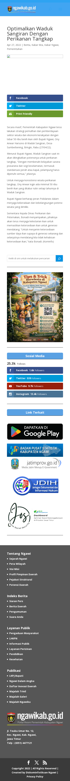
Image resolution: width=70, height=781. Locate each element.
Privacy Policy (35, 776)
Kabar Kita (37, 44)
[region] (35, 307)
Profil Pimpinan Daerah (23, 574)
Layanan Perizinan (20, 649)
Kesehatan (16, 659)
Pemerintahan (14, 49)
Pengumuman (18, 611)
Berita (27, 44)
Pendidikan (16, 654)
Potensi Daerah (18, 584)
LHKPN (13, 638)
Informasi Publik (19, 643)
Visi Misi (14, 569)
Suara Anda (16, 616)
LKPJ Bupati (16, 675)
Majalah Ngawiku (20, 701)
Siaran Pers (16, 601)
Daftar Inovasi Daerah (22, 686)
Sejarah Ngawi (18, 558)
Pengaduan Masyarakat (24, 633)
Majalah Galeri (18, 696)
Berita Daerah (17, 606)
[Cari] (59, 258)
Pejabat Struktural (20, 579)
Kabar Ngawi (51, 44)
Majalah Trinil (17, 691)
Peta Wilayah (17, 563)
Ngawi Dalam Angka (21, 681)
